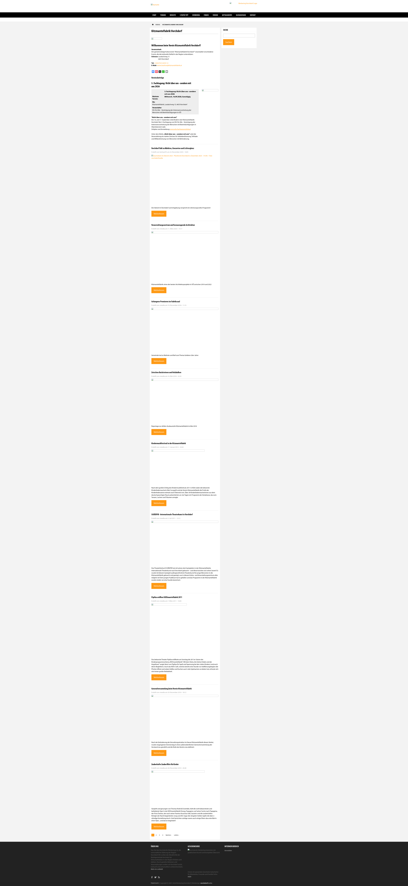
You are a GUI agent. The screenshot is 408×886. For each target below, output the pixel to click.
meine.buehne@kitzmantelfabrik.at (169, 65)
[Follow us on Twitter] (155, 877)
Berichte (173, 15)
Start (154, 15)
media (206, 883)
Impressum (155, 883)
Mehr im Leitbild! (157, 869)
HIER (189, 877)
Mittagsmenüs (227, 15)
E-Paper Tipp (184, 15)
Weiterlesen (159, 213)
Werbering (196, 15)
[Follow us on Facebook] (152, 877)
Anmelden (228, 850)
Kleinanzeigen (241, 15)
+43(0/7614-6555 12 (161, 63)
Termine (163, 15)
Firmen (206, 15)
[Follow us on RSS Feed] (159, 877)
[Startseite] (161, 6)
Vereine (215, 15)
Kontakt (253, 15)
